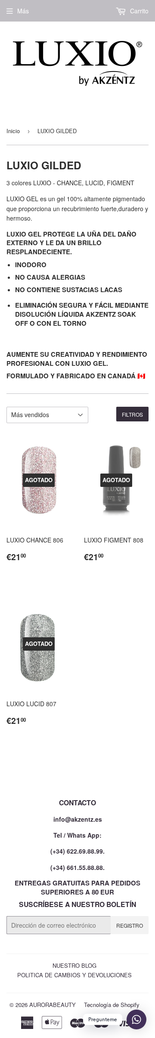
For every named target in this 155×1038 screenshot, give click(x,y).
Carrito (138, 10)
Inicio (13, 131)
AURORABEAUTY (52, 1005)
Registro (129, 925)
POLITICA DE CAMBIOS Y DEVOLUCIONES (74, 975)
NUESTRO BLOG (74, 965)
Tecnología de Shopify (112, 1005)
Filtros (132, 414)
